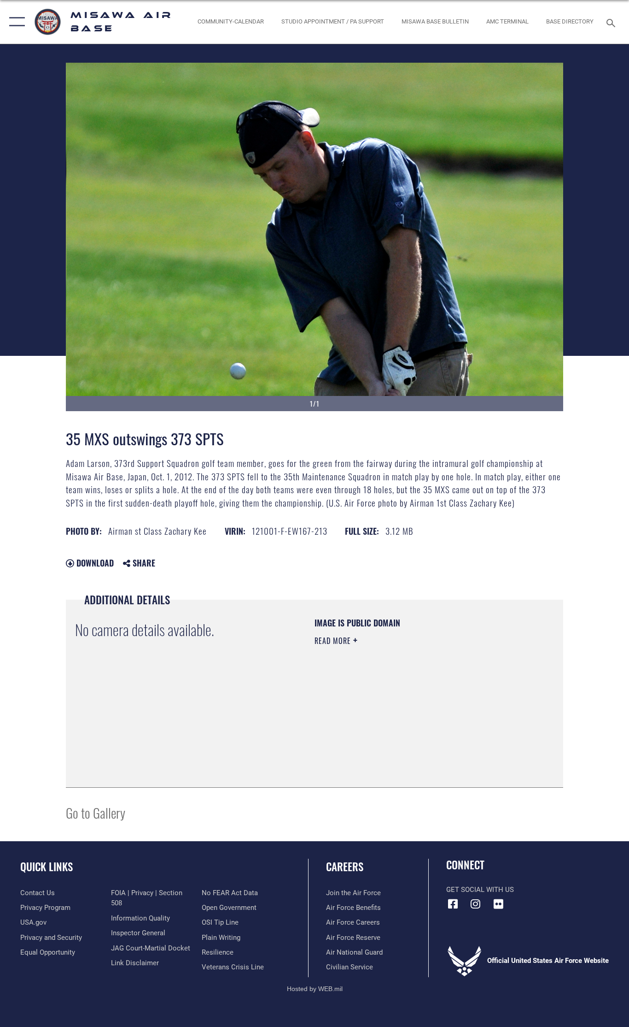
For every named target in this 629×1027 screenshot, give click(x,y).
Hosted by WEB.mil (315, 988)
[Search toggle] (612, 22)
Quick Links (46, 866)
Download (94, 563)
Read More (333, 640)
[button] (15, 22)
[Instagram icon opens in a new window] (476, 904)
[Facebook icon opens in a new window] (453, 904)
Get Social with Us (480, 889)
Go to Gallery (95, 812)
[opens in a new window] (498, 904)
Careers (344, 866)
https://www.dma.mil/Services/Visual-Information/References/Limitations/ (422, 712)
